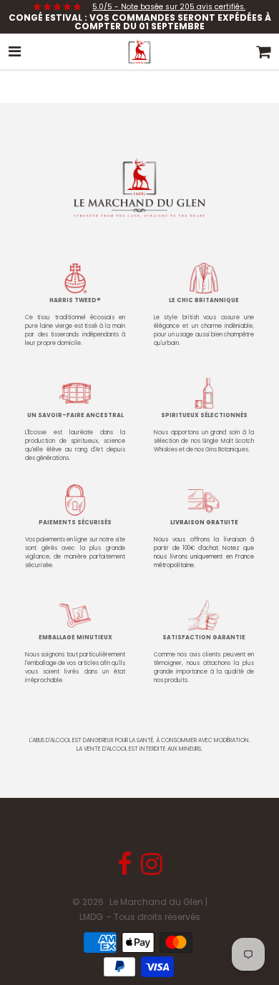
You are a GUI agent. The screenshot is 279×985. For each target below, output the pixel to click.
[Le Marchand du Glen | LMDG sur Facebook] (125, 870)
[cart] (264, 51)
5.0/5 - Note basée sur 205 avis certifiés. (168, 6)
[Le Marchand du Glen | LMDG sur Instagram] (151, 870)
